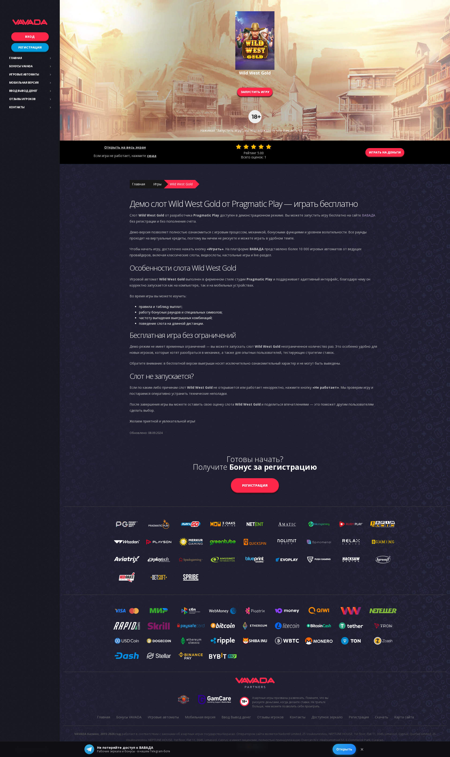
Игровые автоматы (24, 74)
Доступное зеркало (327, 717)
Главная (15, 58)
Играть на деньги (385, 152)
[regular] (253, 146)
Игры (157, 184)
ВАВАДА (368, 215)
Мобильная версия (24, 83)
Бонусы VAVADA (21, 66)
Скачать (381, 717)
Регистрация (30, 47)
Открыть (344, 749)
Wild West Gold (181, 184)
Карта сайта (404, 717)
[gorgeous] (268, 146)
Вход (30, 36)
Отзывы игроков (22, 99)
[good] (261, 146)
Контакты (17, 107)
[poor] (246, 146)
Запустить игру (255, 92)
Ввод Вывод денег (23, 91)
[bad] (238, 146)
